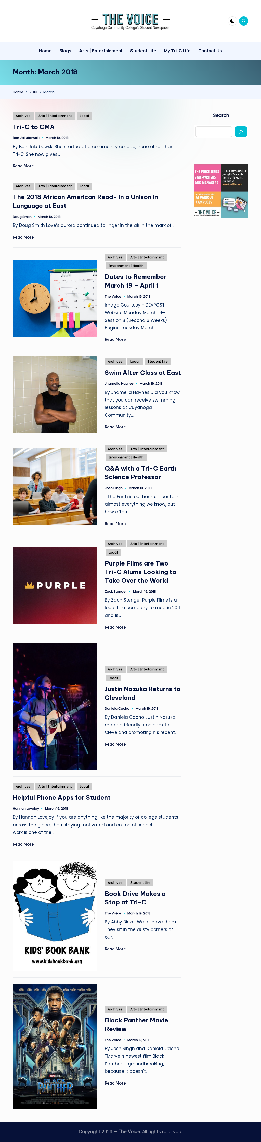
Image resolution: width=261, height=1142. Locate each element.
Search (221, 115)
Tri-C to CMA (34, 127)
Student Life (158, 361)
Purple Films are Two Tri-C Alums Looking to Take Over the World (140, 571)
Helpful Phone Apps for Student (62, 797)
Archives (23, 116)
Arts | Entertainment (55, 116)
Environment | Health (126, 266)
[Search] (241, 131)
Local (84, 116)
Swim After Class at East (143, 372)
